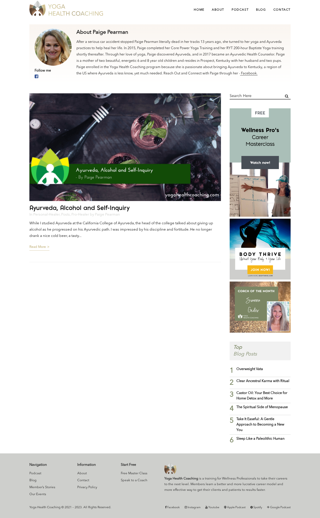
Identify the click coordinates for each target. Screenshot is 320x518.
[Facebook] (36, 77)
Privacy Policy (87, 487)
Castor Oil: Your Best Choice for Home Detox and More (261, 395)
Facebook (173, 507)
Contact (83, 480)
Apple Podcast (236, 507)
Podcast (35, 473)
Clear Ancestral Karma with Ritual (262, 381)
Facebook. (249, 73)
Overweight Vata (249, 369)
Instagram (193, 507)
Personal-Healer (46, 214)
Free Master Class (134, 473)
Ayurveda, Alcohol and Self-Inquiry (79, 207)
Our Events (37, 494)
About (82, 473)
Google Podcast (280, 507)
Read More (37, 247)
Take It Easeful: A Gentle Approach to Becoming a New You (260, 424)
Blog (32, 480)
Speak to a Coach (134, 480)
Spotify (257, 507)
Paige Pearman (107, 214)
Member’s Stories (42, 487)
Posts (65, 214)
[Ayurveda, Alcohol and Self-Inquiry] (125, 147)
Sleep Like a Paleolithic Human (260, 439)
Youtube (213, 507)
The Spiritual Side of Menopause (262, 407)
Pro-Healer (80, 214)
